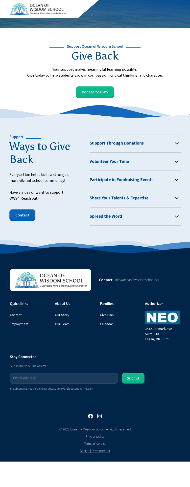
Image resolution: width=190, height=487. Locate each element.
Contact (22, 215)
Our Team (62, 324)
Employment (19, 324)
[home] (38, 9)
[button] (176, 9)
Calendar (106, 324)
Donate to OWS (95, 92)
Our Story (62, 315)
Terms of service (95, 443)
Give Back (107, 315)
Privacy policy (95, 436)
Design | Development (95, 450)
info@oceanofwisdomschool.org (137, 279)
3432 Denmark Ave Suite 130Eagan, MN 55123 (158, 334)
